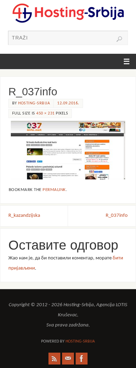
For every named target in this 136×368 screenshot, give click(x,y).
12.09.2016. (68, 103)
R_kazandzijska (24, 215)
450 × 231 (45, 113)
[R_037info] (68, 150)
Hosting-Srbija (34, 103)
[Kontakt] (68, 359)
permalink (54, 189)
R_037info (117, 215)
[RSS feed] (54, 359)
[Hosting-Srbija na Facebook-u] (82, 359)
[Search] (119, 39)
